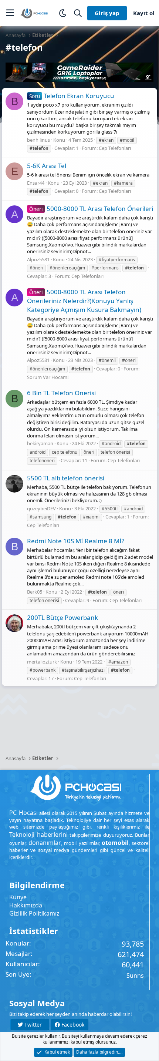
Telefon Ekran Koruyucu (71, 95)
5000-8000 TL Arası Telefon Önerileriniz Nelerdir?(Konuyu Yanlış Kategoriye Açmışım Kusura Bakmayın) (84, 301)
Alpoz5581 (38, 259)
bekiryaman (40, 443)
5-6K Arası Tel (46, 165)
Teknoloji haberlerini (38, 834)
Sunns (135, 975)
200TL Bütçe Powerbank (62, 617)
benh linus (38, 140)
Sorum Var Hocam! (48, 377)
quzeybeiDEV (41, 508)
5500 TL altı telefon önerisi (65, 478)
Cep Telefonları (115, 148)
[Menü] (10, 13)
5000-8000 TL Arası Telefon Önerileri (91, 208)
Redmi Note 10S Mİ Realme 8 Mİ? (75, 541)
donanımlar (44, 843)
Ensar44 (35, 182)
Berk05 (34, 591)
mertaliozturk (42, 661)
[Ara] (77, 13)
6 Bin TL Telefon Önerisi (61, 393)
